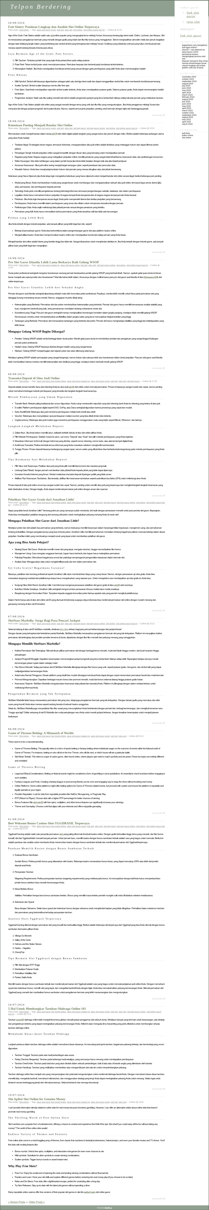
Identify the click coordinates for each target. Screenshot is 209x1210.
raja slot (193, 21)
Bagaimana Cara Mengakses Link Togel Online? (194, 46)
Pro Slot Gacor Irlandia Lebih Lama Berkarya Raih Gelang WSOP (53, 262)
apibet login (89, 1192)
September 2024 (189, 81)
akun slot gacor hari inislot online (51, 381)
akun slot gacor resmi (46, 30)
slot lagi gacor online (96, 128)
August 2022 (187, 117)
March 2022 (187, 124)
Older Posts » (37, 1202)
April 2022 (186, 122)
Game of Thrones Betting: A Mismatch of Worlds (41, 733)
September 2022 (189, 115)
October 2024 (188, 79)
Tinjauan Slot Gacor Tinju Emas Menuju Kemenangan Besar (195, 62)
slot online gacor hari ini (94, 30)
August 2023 (187, 99)
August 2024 (187, 84)
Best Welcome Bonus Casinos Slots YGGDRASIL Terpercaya (49, 823)
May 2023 (186, 106)
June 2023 (186, 104)
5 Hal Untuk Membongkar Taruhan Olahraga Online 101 (47, 1008)
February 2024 (188, 97)
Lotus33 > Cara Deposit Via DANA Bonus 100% (193, 51)
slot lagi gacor (79, 128)
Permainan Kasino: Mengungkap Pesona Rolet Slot (193, 56)
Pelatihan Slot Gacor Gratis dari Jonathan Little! (41, 499)
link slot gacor (193, 14)
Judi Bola (186, 133)
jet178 (54, 133)
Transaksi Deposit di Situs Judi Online (34, 378)
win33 (71, 387)
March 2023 (187, 110)
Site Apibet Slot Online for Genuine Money (36, 1099)
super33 (20, 1019)
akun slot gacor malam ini (48, 265)
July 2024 (186, 86)
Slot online (24, 30)
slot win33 (38, 802)
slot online (77, 30)
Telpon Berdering (41, 6)
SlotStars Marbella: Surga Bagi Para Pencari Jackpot (44, 620)
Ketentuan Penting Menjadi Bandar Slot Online (40, 125)
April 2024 (186, 92)
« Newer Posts (16, 1202)
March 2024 (187, 95)
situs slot (68, 30)
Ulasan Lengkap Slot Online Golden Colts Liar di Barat (193, 66)
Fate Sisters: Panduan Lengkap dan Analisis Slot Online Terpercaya (53, 27)
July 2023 (186, 101)
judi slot (60, 30)
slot (52, 35)
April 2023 (186, 108)
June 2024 (186, 88)
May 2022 (186, 119)
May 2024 (186, 90)
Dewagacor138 (151, 277)
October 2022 (188, 113)
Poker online (187, 135)
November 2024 (189, 77)
